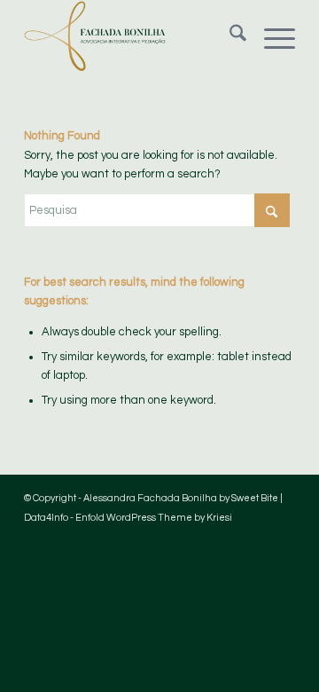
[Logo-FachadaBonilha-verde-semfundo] (132, 36)
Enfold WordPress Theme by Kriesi (153, 518)
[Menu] (270, 36)
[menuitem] (229, 36)
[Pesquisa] (229, 36)
